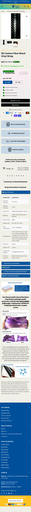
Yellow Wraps (5, 467)
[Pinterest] (2, 493)
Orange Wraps (5, 457)
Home (2, 11)
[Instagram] (6, 493)
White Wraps (5, 465)
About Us (3, 431)
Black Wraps (4, 449)
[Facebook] (4, 493)
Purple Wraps (5, 444)
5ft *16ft (17, 82)
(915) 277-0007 (10, 484)
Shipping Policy (5, 413)
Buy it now (15, 105)
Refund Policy (5, 410)
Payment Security (6, 421)
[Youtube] (9, 493)
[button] (28, 6)
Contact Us (4, 436)
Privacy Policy (5, 418)
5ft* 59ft (7, 82)
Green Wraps (5, 455)
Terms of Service (6, 415)
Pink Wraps (4, 460)
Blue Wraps (4, 452)
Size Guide (24, 73)
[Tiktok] (11, 493)
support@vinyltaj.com (11, 482)
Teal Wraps (4, 462)
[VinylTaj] (15, 6)
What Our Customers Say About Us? (11, 434)
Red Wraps (4, 447)
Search (3, 429)
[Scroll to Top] (28, 504)
